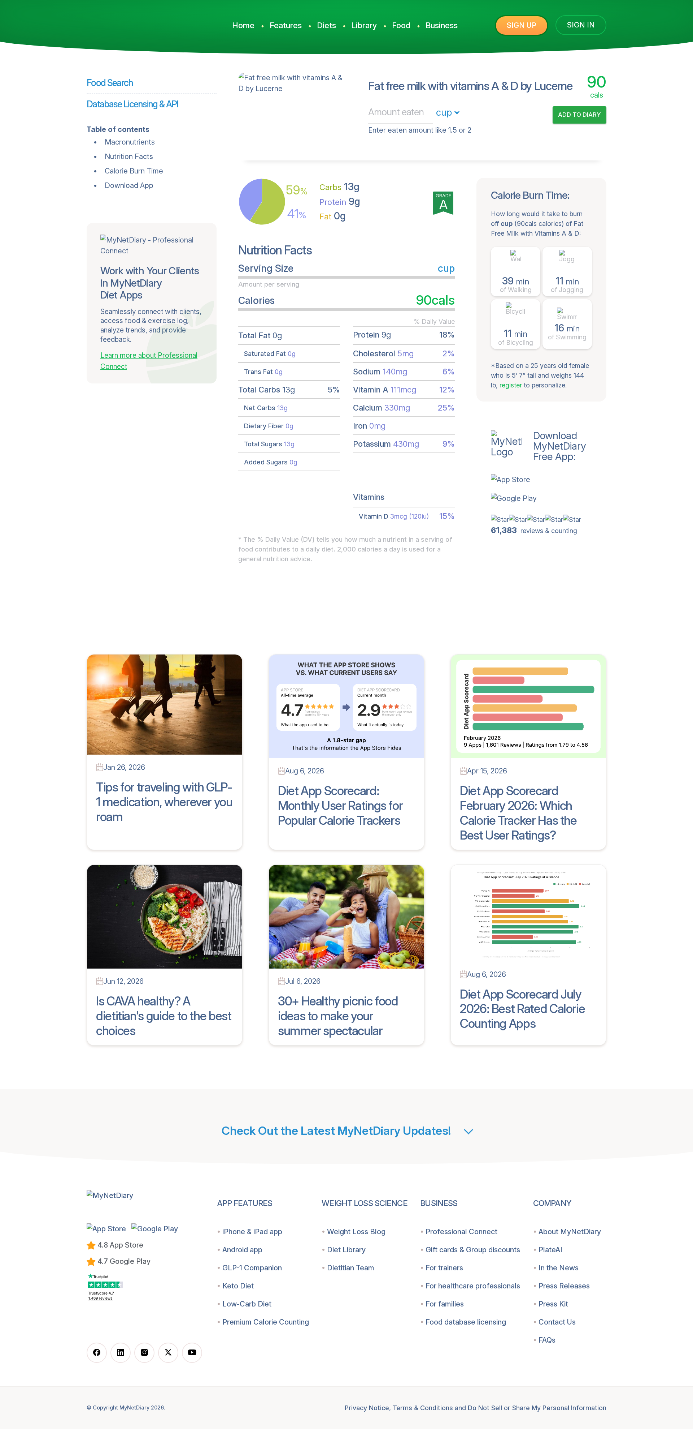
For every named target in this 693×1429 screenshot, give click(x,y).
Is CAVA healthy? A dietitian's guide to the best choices (163, 1016)
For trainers (444, 1267)
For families (445, 1304)
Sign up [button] (521, 25)
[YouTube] (192, 1353)
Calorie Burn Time (134, 171)
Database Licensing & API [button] (132, 104)
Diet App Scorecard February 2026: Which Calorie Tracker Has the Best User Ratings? (518, 812)
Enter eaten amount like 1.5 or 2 (419, 130)
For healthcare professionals (473, 1286)
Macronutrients (130, 142)
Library (364, 25)
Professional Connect (461, 1231)
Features (286, 25)
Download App (129, 185)
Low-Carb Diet (246, 1304)
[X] (168, 1353)
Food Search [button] (110, 82)
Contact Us (557, 1322)
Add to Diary (579, 114)
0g (332, 216)
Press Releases (564, 1286)
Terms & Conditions (423, 1408)
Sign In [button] (581, 25)
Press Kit (553, 1304)
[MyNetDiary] (141, 22)
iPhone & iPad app (252, 1231)
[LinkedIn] (120, 1353)
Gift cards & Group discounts (473, 1249)
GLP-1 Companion (252, 1267)
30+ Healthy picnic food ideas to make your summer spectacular (338, 1016)
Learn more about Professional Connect (148, 361)
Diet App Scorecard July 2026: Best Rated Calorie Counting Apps (522, 1009)
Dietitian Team (350, 1267)
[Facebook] (97, 1353)
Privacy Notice (367, 1408)
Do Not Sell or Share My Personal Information (537, 1408)
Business (442, 25)
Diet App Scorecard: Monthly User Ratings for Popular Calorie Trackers (340, 805)
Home (243, 25)
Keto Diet (238, 1286)
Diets (326, 25)
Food (401, 25)
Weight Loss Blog (356, 1231)
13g (339, 187)
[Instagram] (144, 1353)
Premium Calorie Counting (265, 1322)
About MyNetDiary (570, 1231)
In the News (559, 1267)
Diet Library (346, 1249)
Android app (242, 1249)
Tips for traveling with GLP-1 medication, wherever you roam (164, 802)
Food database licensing (466, 1322)
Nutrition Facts (129, 156)
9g (339, 201)
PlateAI (550, 1249)
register (511, 385)
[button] (548, 479)
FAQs (547, 1340)
